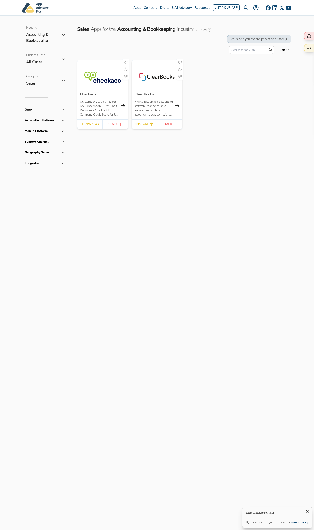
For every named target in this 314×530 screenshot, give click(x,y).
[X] (281, 7)
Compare (151, 7)
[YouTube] (288, 7)
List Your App (226, 8)
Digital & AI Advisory (176, 7)
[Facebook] (268, 7)
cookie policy (299, 522)
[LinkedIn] (274, 7)
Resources (202, 7)
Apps (137, 7)
